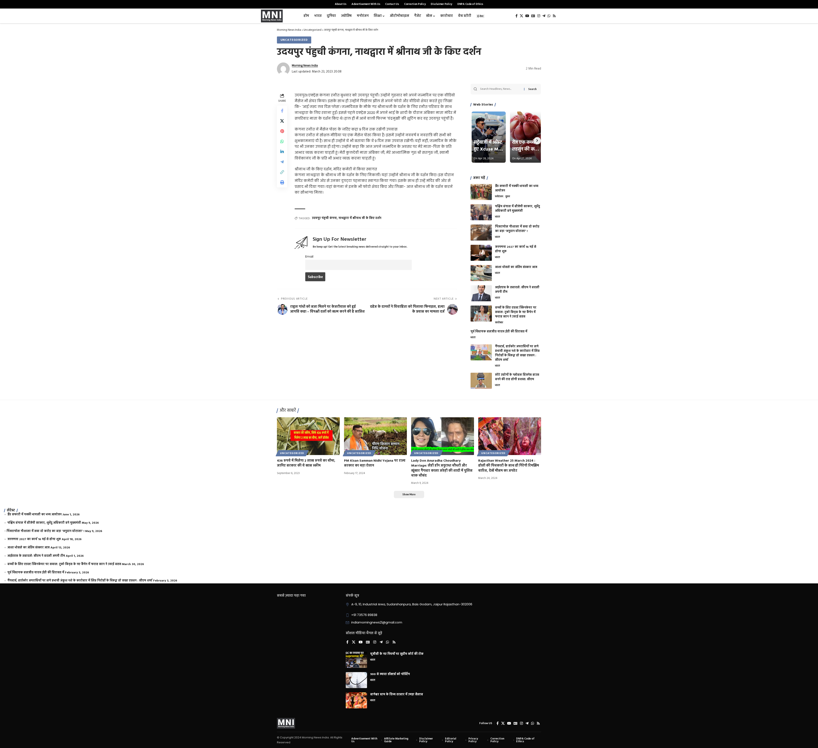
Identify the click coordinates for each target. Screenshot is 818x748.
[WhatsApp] (549, 16)
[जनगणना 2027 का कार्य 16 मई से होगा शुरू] (481, 253)
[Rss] (554, 16)
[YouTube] (527, 16)
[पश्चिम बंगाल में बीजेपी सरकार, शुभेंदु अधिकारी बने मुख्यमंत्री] (481, 212)
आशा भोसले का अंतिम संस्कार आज (516, 267)
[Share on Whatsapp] (282, 141)
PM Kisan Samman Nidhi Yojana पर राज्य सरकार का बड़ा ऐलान (374, 463)
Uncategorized (312, 30)
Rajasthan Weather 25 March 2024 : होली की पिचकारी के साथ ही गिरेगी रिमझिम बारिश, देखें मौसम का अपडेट (508, 465)
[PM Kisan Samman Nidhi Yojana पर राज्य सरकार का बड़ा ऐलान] (375, 436)
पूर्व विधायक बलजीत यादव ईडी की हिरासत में (499, 331)
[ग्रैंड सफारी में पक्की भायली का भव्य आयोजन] (481, 192)
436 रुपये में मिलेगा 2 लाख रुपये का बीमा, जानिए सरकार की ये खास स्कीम (306, 463)
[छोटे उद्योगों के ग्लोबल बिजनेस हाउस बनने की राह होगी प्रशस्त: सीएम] (481, 381)
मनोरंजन (499, 196)
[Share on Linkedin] (282, 152)
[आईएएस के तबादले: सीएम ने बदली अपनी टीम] (481, 293)
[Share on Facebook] (282, 111)
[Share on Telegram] (282, 162)
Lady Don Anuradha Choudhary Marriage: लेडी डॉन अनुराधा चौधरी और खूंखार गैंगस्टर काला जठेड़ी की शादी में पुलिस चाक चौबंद (441, 468)
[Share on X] (282, 121)
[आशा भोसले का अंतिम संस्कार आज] (481, 273)
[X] (521, 16)
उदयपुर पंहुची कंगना (324, 218)
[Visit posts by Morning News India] (283, 68)
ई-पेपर (480, 16)
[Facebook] (516, 16)
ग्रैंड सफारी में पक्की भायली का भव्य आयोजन (516, 188)
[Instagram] (538, 16)
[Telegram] (543, 16)
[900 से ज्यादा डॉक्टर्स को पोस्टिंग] (356, 680)
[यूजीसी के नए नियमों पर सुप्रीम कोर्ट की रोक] (356, 660)
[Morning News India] (286, 723)
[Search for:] (500, 89)
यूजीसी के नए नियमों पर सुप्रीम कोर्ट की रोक (396, 654)
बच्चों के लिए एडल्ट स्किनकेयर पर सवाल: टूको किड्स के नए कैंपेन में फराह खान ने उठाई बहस (515, 312)
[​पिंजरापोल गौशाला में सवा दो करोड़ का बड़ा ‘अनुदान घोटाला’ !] (481, 233)
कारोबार (499, 322)
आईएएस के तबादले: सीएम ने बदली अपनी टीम (517, 289)
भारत (497, 217)
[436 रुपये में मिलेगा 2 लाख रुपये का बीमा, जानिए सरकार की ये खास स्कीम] (308, 436)
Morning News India (289, 30)
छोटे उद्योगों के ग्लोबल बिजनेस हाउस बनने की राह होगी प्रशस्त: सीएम (517, 377)
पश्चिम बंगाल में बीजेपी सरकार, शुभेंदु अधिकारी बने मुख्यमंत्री (517, 208)
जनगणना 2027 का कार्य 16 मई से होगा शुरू (515, 249)
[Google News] (533, 16)
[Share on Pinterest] (282, 131)
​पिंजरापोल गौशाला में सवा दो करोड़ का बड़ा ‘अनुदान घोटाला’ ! (517, 229)
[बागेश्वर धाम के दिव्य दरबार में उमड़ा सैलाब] (356, 700)
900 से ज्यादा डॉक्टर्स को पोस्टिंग (390, 674)
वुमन (507, 196)
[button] (282, 172)
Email (309, 256)
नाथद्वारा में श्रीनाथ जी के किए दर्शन (359, 218)
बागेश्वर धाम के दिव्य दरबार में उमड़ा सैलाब (396, 694)
